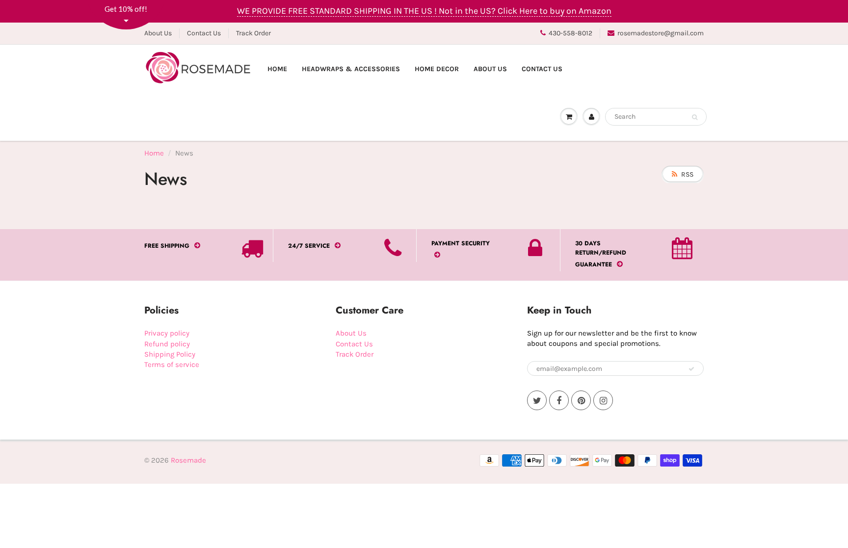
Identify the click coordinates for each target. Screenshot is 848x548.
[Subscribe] (691, 369)
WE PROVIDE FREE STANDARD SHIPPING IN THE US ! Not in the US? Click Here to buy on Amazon (424, 10)
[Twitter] (537, 400)
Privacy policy (166, 333)
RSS (687, 174)
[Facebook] (559, 400)
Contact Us (204, 33)
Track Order (253, 33)
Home (277, 69)
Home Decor (437, 69)
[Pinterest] (581, 400)
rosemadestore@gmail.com (660, 33)
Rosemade (188, 460)
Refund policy (167, 343)
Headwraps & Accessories (351, 69)
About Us (158, 33)
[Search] (694, 117)
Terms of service (171, 364)
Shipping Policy (169, 354)
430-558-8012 (570, 33)
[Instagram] (603, 400)
